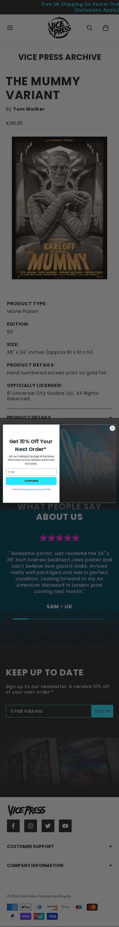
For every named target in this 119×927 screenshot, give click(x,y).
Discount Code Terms (28, 489)
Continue (31, 481)
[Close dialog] (112, 428)
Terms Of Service (39, 489)
